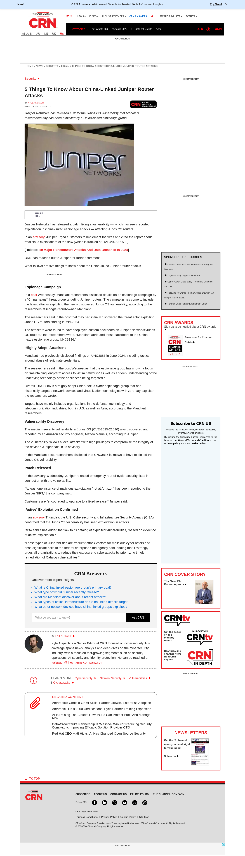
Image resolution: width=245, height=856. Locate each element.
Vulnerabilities (138, 678)
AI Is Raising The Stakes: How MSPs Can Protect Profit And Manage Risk (101, 716)
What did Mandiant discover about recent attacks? (70, 597)
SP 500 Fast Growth (141, 29)
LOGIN (217, 29)
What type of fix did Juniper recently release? (66, 592)
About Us (100, 794)
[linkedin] (104, 802)
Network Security (111, 678)
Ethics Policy (139, 794)
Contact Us (118, 794)
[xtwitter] (114, 802)
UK (54, 33)
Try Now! (216, 4)
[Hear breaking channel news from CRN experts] (200, 657)
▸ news (38, 66)
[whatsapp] (144, 802)
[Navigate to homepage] (43, 28)
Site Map (144, 816)
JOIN (200, 29)
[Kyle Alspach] (34, 652)
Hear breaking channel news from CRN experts (172, 655)
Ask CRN (138, 617)
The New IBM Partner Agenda (174, 583)
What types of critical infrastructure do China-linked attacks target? (81, 602)
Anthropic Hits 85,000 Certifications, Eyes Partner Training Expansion (101, 709)
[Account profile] (208, 29)
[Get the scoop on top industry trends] (200, 638)
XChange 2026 (119, 29)
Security (30, 78)
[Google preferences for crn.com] (143, 104)
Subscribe (170, 756)
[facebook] (94, 802)
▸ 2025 (62, 66)
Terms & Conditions (87, 816)
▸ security (50, 66)
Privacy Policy (109, 816)
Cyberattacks (62, 682)
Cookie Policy (128, 816)
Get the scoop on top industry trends (173, 636)
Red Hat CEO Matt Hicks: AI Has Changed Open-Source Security (99, 733)
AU (38, 33)
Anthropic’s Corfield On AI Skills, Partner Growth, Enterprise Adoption (101, 703)
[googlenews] (134, 802)
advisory (38, 237)
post (34, 295)
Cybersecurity (84, 678)
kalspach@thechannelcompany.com (77, 662)
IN (30, 33)
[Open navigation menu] (69, 16)
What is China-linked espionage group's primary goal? (73, 587)
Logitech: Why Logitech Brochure (184, 275)
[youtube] (124, 802)
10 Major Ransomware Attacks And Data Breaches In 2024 (83, 250)
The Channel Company (168, 794)
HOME (29, 66)
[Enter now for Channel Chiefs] (176, 355)
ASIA (25, 33)
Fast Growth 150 (99, 29)
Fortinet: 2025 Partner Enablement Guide (188, 304)
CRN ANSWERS (138, 16)
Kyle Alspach (36, 103)
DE (46, 33)
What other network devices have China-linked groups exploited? (80, 607)
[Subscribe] (200, 764)
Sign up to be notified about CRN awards (190, 326)
